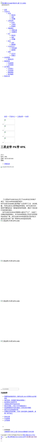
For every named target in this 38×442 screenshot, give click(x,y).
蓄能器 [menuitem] (13, 44)
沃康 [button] (9, 51)
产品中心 (12, 116)
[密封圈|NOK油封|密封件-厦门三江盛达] (19, 3)
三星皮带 (20, 116)
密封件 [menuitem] (13, 15)
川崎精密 (7, 431)
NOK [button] (9, 13)
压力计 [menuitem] (13, 53)
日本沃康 (31, 431)
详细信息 (7, 164)
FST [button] (9, 33)
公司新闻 (7, 420)
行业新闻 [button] (10, 63)
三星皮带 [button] (10, 20)
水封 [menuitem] (12, 42)
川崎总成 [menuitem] (14, 30)
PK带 (27, 116)
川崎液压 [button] (10, 28)
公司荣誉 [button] (10, 70)
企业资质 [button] (7, 57)
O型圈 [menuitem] (13, 19)
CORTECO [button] (11, 46)
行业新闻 (7, 418)
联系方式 (7, 76)
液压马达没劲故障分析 (11, 409)
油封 (32, 437)
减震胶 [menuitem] (13, 50)
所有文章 (7, 416)
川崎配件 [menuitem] (14, 32)
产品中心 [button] (7, 11)
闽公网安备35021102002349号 (16, 437)
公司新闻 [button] (10, 65)
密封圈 (28, 437)
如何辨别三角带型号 (10, 402)
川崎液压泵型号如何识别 (12, 404)
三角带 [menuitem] (13, 24)
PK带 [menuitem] (13, 22)
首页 (5, 9)
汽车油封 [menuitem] (14, 48)
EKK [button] (9, 41)
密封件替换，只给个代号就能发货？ (15, 406)
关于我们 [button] (7, 66)
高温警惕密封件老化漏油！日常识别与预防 (17, 407)
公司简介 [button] (10, 68)
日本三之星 (13, 431)
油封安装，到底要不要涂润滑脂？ (14, 400)
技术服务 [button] (10, 74)
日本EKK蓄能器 (23, 431)
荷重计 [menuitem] (13, 55)
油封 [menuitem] (12, 17)
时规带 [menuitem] (13, 26)
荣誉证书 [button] (10, 59)
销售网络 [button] (10, 72)
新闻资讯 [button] (7, 61)
